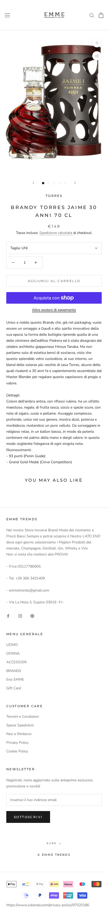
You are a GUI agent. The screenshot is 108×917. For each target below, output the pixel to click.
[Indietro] (33, 183)
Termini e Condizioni (22, 716)
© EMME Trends (54, 855)
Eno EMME (15, 679)
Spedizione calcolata (56, 232)
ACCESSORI (16, 662)
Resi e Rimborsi (18, 733)
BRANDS (13, 670)
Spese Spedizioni (20, 725)
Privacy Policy (17, 742)
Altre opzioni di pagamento (54, 309)
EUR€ (52, 843)
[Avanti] (75, 183)
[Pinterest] (32, 616)
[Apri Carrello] (101, 15)
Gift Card (13, 688)
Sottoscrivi (28, 817)
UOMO (12, 644)
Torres (54, 196)
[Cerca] (91, 15)
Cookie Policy (17, 751)
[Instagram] (20, 616)
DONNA (13, 653)
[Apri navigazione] (7, 15)
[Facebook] (8, 616)
